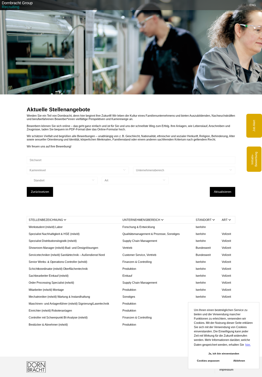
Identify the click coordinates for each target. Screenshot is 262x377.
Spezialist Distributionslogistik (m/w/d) (53, 240)
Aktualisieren (222, 191)
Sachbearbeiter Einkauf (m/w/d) (48, 275)
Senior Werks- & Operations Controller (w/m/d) (58, 261)
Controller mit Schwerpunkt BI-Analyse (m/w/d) (58, 317)
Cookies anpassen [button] (208, 360)
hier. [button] (248, 344)
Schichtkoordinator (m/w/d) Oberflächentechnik (58, 268)
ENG (253, 5)
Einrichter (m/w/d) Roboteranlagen (50, 310)
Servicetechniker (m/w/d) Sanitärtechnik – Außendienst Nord (67, 254)
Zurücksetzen (40, 191)
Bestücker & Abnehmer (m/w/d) (48, 324)
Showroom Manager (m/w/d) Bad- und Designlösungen (64, 247)
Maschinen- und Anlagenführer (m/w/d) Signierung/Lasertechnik (69, 303)
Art (225, 219)
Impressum (226, 369)
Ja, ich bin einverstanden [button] (223, 353)
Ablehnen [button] (239, 360)
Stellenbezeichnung (46, 219)
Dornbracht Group (17, 5)
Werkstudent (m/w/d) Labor (46, 227)
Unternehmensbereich (141, 219)
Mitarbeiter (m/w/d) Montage (46, 289)
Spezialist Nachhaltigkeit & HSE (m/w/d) (54, 233)
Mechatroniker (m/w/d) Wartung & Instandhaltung (59, 296)
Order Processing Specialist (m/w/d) (51, 282)
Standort (204, 219)
